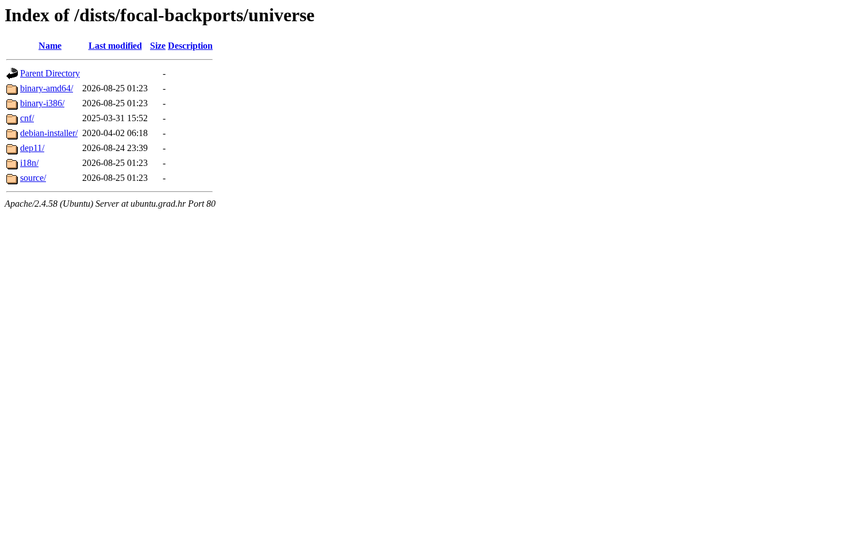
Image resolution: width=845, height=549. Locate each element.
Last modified (115, 46)
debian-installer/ (49, 133)
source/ (33, 178)
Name (50, 46)
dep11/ (32, 148)
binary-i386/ (42, 103)
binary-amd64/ (46, 88)
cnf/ (27, 118)
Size (158, 46)
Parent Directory (50, 73)
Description (190, 46)
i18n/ (29, 163)
